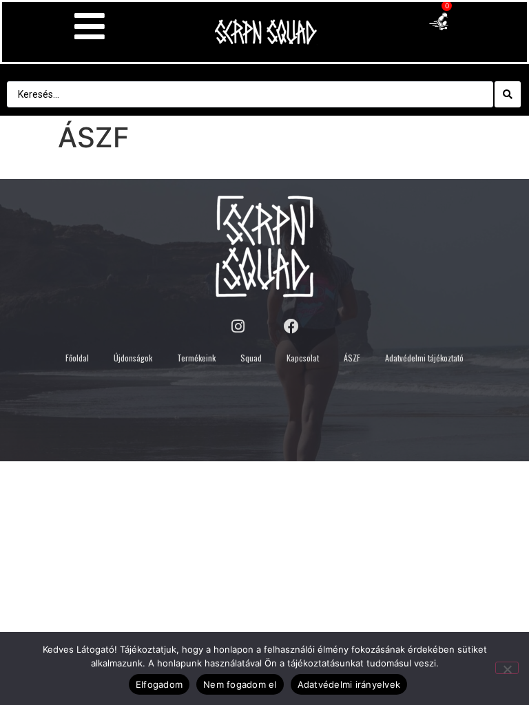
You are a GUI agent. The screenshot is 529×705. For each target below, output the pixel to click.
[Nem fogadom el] (507, 668)
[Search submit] (508, 94)
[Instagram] (237, 326)
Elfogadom (159, 684)
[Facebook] (291, 326)
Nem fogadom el (240, 684)
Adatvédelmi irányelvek (349, 684)
